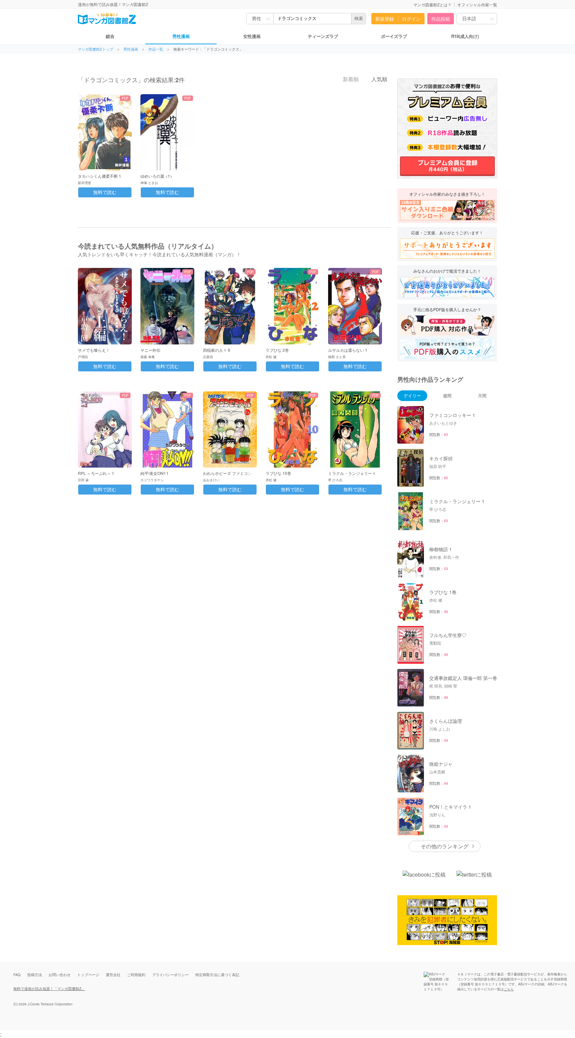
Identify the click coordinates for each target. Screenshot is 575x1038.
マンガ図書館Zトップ (95, 49)
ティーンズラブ (323, 36)
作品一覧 (155, 49)
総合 (110, 36)
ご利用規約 (136, 974)
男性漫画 (181, 36)
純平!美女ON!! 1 (154, 473)
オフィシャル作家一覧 (477, 4)
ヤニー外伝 (150, 350)
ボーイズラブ (394, 36)
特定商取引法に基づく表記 (217, 974)
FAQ (17, 974)
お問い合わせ (60, 974)
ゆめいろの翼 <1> (156, 176)
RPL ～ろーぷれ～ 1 (96, 473)
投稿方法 (34, 974)
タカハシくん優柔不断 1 (99, 176)
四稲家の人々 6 (216, 350)
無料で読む (104, 192)
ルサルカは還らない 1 (347, 350)
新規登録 (384, 18)
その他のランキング (445, 846)
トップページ (88, 974)
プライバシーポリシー (170, 974)
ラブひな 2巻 (277, 350)
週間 (447, 395)
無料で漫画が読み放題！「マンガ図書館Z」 (49, 988)
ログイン (411, 18)
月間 (482, 395)
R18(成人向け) (465, 36)
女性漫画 (252, 36)
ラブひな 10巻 (278, 473)
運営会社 (113, 974)
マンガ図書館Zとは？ (432, 4)
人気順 (378, 79)
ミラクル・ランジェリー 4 (351, 473)
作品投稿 (440, 18)
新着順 (350, 79)
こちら (509, 989)
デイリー (412, 395)
